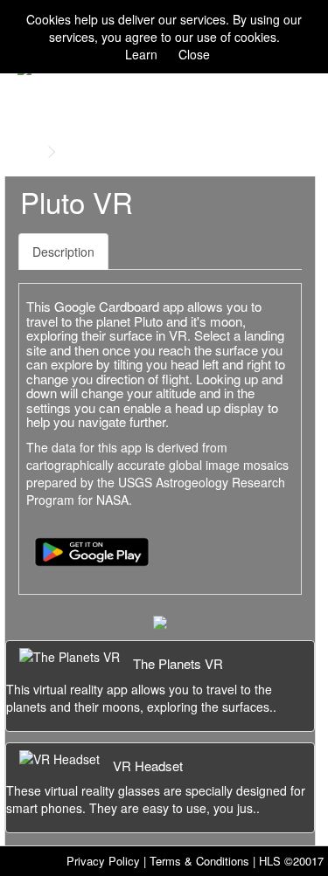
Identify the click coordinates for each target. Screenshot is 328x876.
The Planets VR (178, 663)
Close (194, 54)
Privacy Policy (103, 860)
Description (63, 251)
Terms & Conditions (199, 860)
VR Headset (148, 765)
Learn (141, 54)
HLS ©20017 (291, 860)
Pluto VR (90, 151)
